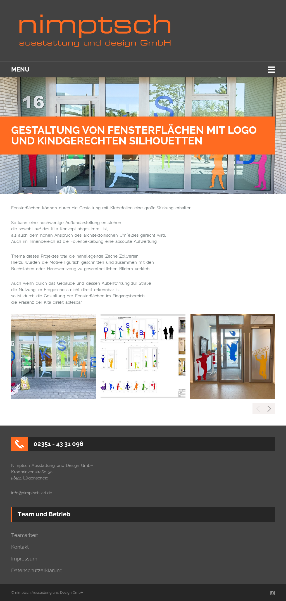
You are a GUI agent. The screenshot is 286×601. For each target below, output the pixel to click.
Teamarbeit (24, 535)
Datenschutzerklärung (37, 570)
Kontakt (20, 547)
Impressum (24, 558)
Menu (20, 69)
